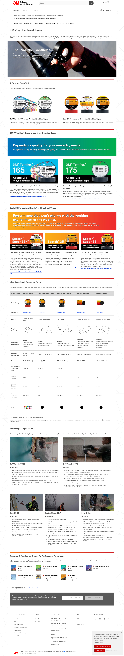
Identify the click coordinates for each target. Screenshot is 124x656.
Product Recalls (55, 644)
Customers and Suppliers (20, 627)
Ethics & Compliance (19, 635)
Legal (22, 651)
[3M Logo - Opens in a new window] (23, 3)
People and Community (20, 633)
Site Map (79, 621)
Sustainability (17, 630)
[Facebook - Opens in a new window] (104, 619)
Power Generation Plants (102, 566)
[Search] (91, 3)
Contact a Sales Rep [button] (73, 598)
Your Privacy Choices (58, 651)
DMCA (38, 651)
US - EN (105, 2)
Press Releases (39, 621)
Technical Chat (94, 598)
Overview (17, 23)
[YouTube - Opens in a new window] (100, 619)
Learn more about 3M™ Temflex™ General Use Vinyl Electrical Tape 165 (28, 196)
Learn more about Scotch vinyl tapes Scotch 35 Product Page (61, 267)
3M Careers (17, 621)
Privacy (26, 651)
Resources (50, 23)
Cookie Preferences (71, 651)
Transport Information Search (58, 623)
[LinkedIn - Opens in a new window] (95, 619)
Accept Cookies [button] (99, 650)
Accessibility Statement (46, 651)
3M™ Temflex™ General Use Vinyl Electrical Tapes (29, 119)
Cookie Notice (99, 642)
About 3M (16, 619)
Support (71, 23)
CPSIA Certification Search (58, 626)
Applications (38, 23)
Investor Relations (18, 624)
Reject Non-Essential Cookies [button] (103, 646)
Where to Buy (80, 624)
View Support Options (35, 588)
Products (16, 10)
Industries (26, 10)
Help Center (80, 619)
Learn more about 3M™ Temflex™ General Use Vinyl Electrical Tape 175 (81, 199)
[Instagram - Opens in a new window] (108, 619)
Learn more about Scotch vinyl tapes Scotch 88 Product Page (96, 268)
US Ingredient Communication (58, 641)
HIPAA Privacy (32, 651)
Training (61, 23)
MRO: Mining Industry (51, 566)
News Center (38, 619)
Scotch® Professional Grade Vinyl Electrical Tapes (82, 119)
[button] (112, 650)
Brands (35, 10)
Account (106, 10)
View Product (27, 312)
